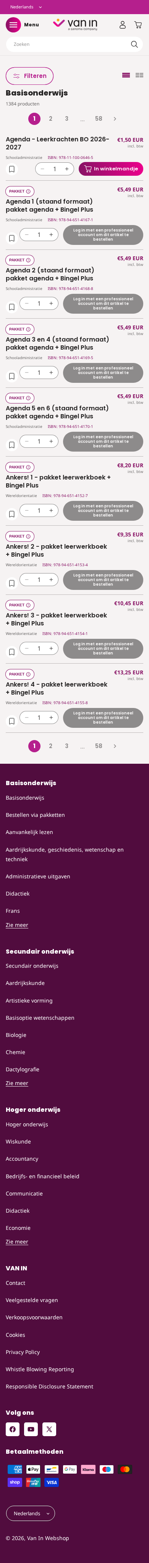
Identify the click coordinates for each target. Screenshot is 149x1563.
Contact (15, 1282)
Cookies (15, 1334)
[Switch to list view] (126, 75)
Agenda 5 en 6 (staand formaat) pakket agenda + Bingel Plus (57, 413)
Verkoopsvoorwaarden (34, 1317)
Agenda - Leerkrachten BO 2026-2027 (57, 144)
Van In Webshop (48, 1538)
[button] (13, 24)
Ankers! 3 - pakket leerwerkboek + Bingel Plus (56, 620)
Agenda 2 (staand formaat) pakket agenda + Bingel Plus (50, 275)
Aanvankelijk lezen (29, 832)
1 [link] (34, 119)
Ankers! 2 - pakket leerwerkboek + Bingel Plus (56, 551)
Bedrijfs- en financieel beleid (42, 1176)
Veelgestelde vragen (32, 1300)
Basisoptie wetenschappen (40, 1017)
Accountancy (22, 1158)
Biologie (16, 1034)
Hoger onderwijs (27, 1124)
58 (98, 119)
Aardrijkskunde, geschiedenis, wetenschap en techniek (65, 854)
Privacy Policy (23, 1352)
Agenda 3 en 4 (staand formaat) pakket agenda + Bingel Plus (57, 344)
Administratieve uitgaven (38, 876)
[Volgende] (115, 119)
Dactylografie (22, 1069)
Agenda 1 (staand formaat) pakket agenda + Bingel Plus (49, 206)
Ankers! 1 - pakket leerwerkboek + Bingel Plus (58, 482)
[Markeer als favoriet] (12, 169)
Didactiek (17, 893)
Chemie (15, 1052)
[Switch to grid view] (139, 75)
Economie (18, 1227)
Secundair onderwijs (32, 965)
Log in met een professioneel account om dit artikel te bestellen (103, 234)
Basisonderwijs (25, 797)
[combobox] (74, 44)
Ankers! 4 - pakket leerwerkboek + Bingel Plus (56, 689)
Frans (13, 910)
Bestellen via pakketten (35, 814)
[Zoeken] (134, 44)
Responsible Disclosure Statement (49, 1386)
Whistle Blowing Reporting (40, 1369)
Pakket (16, 191)
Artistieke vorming (29, 1000)
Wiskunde (18, 1141)
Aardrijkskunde (25, 982)
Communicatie (24, 1193)
